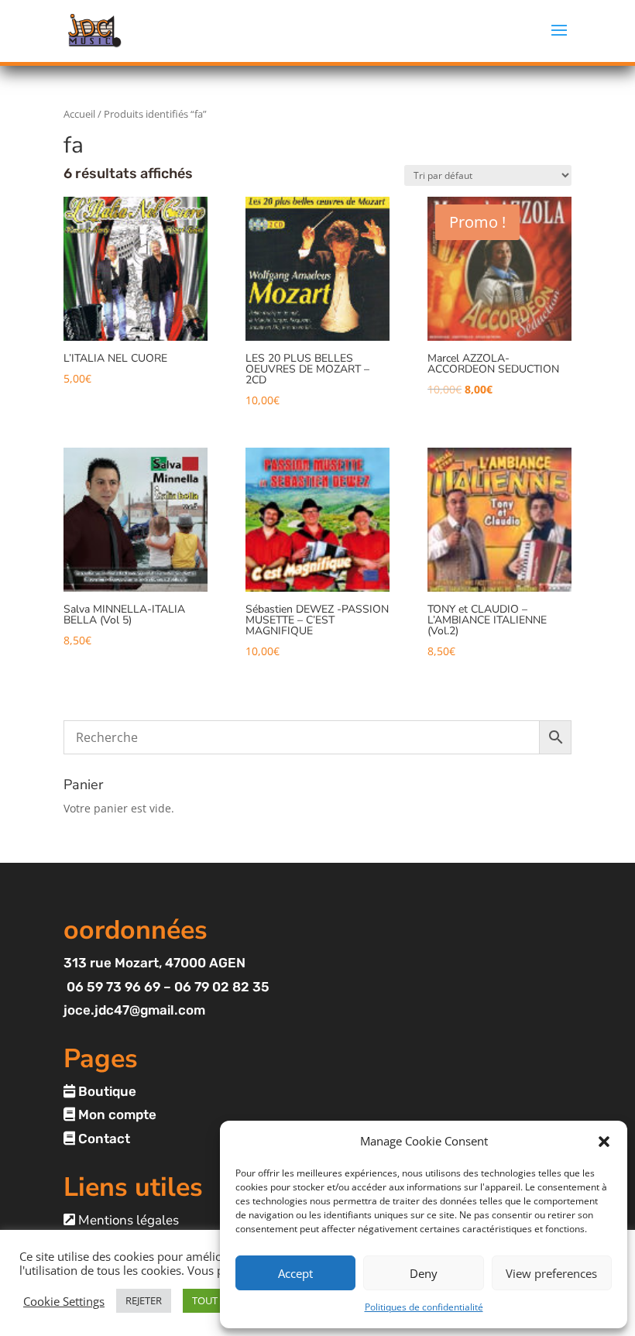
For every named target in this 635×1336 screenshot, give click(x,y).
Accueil (79, 114)
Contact (102, 1138)
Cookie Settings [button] (64, 1301)
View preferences (551, 1273)
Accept (295, 1273)
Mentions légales (127, 1220)
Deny (424, 1273)
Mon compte (115, 1114)
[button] (604, 1141)
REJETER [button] (143, 1300)
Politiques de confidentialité (424, 1307)
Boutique (105, 1091)
